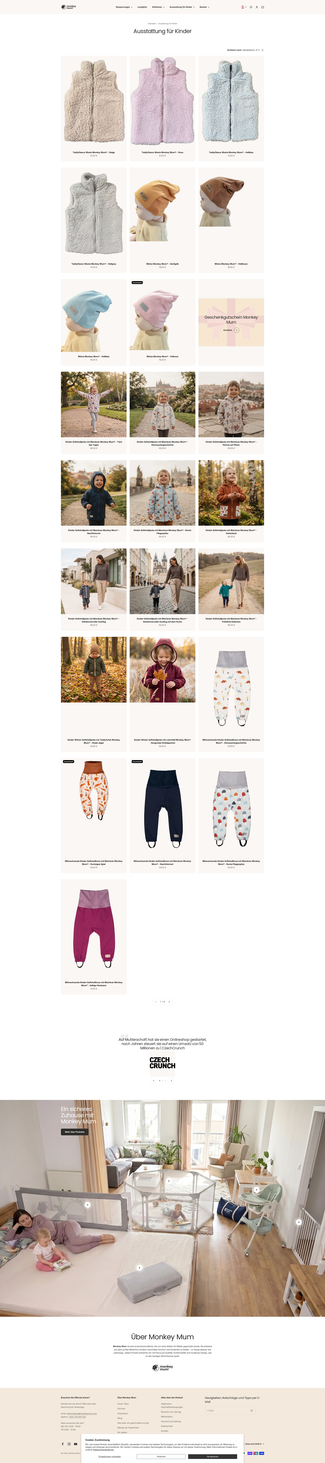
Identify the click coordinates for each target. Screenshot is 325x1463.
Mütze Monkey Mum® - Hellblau (94, 356)
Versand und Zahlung (171, 1421)
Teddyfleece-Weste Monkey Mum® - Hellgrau (93, 264)
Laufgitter (142, 7)
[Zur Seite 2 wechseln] (169, 1002)
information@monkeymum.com (82, 1413)
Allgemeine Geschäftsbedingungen (172, 1405)
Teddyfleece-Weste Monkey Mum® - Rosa (162, 152)
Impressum (122, 1413)
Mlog (119, 1418)
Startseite (152, 23)
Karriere (121, 1408)
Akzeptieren (212, 1456)
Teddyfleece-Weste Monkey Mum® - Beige (94, 152)
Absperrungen (123, 7)
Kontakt (164, 1431)
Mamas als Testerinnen (128, 1427)
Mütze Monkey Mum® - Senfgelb (162, 264)
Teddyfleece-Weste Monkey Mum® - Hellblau (231, 152)
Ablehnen (161, 1456)
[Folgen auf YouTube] (75, 1444)
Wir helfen (122, 1432)
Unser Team (123, 1403)
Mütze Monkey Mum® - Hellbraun (231, 264)
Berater (203, 7)
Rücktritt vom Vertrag (171, 1412)
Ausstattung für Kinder (181, 7)
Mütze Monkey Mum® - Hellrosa (162, 356)
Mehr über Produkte (74, 1132)
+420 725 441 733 (77, 1417)
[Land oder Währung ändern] (244, 7)
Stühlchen (157, 7)
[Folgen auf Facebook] (62, 1444)
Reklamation (167, 1416)
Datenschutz (167, 1426)
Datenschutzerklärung (103, 1449)
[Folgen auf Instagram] (69, 1444)
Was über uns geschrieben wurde (133, 1423)
